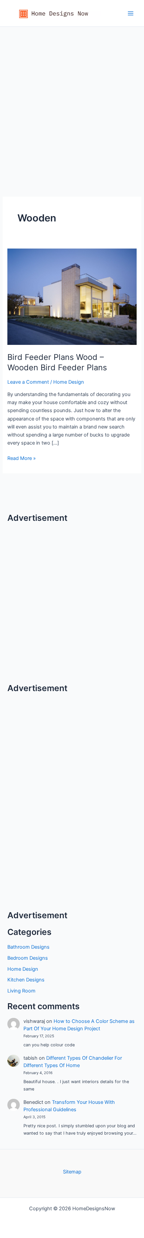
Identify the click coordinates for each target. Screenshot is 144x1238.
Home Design (68, 382)
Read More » (21, 458)
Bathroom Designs (28, 947)
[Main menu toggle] (130, 13)
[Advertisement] (72, 102)
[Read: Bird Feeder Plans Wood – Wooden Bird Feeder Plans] (71, 296)
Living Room (21, 991)
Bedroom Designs (27, 958)
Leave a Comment (28, 382)
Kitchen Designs (26, 980)
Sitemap (72, 1172)
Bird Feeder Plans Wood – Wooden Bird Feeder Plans (57, 362)
